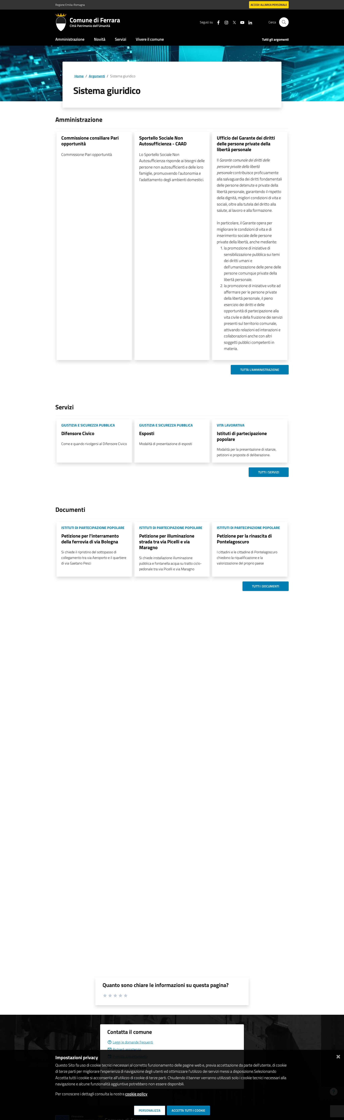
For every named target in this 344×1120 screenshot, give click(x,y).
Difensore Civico (77, 433)
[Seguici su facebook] (217, 22)
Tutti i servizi (268, 472)
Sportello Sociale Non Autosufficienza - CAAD (163, 140)
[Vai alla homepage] (62, 22)
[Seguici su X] (233, 22)
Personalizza (149, 1110)
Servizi (120, 39)
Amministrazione (69, 39)
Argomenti (97, 76)
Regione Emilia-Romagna (70, 5)
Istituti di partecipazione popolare (242, 436)
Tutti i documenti (265, 586)
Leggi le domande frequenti (133, 1042)
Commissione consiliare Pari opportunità (90, 140)
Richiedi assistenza (127, 1049)
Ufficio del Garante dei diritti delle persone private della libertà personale (246, 143)
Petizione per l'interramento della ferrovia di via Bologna (90, 538)
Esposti (146, 433)
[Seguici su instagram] (225, 22)
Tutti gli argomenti (275, 39)
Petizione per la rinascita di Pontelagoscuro (244, 538)
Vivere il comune (150, 39)
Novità (99, 39)
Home (79, 76)
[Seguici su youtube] (241, 22)
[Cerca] (284, 22)
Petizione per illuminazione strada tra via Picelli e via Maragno (166, 541)
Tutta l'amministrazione (259, 369)
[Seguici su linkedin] (249, 22)
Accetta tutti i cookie (188, 1110)
